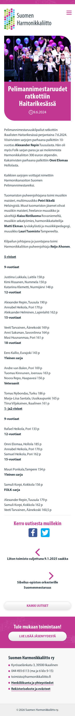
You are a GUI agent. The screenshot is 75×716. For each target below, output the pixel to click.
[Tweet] (45, 541)
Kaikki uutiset (37, 606)
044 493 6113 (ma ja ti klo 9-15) (32, 671)
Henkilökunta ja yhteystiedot (32, 683)
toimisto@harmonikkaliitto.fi (31, 677)
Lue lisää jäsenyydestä (37, 636)
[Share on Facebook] (33, 541)
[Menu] (69, 12)
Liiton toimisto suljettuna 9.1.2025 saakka (37, 559)
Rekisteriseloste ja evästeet (30, 689)
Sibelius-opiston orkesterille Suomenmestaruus (37, 584)
